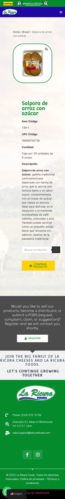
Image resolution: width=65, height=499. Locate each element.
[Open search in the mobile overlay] (41, 249)
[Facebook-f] (27, 454)
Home (16, 32)
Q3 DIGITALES (40, 493)
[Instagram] (37, 454)
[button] (61, 12)
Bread (25, 32)
